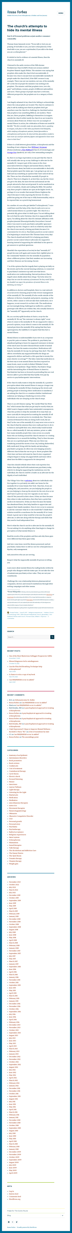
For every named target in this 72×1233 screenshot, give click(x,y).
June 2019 (12, 903)
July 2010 (12, 1133)
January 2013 (14, 1054)
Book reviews (14, 763)
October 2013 (14, 1030)
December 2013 (14, 1025)
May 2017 (12, 959)
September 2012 (15, 1064)
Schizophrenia (14, 840)
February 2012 (14, 1083)
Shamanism (13, 843)
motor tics (13, 805)
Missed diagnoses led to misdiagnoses (23, 661)
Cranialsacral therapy (17, 771)
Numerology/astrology (17, 811)
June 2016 (12, 969)
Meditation (13, 800)
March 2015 (13, 996)
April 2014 (13, 1019)
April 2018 (13, 940)
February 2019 (14, 914)
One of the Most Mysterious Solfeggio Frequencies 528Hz (30, 656)
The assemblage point (30, 737)
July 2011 (12, 1102)
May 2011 (12, 1107)
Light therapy (14, 790)
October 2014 (14, 1009)
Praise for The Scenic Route (17, 1211)
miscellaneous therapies (18, 803)
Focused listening (16, 779)
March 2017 (13, 961)
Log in (11, 1191)
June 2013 (12, 1041)
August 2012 (13, 1067)
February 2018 (14, 945)
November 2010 (15, 1123)
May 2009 (12, 1170)
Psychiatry (13, 827)
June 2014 (12, 1017)
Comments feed (15, 1196)
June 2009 (13, 1168)
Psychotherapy (14, 829)
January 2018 (14, 948)
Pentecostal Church (19, 616)
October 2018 (14, 924)
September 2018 (15, 927)
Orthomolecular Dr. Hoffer (25, 700)
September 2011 (15, 1096)
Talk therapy (14, 848)
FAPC (18, 614)
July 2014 (12, 1014)
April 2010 (13, 1141)
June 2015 (12, 988)
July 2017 (12, 956)
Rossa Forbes (17, 12)
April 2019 (13, 908)
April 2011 (12, 1109)
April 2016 (13, 972)
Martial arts (13, 795)
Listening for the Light (17, 792)
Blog (9, 1215)
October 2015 (14, 982)
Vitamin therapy (15, 861)
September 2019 (15, 900)
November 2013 (14, 1027)
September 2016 (15, 967)
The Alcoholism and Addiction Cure (22, 850)
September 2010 (15, 1128)
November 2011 (14, 1091)
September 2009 (15, 1160)
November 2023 (15, 882)
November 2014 (14, 1006)
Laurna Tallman (15, 787)
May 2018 (12, 937)
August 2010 (13, 1131)
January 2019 (14, 916)
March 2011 (13, 1112)
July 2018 (12, 932)
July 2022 (12, 887)
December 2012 (14, 1057)
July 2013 (12, 1038)
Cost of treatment (15, 768)
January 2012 (14, 1086)
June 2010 (12, 1136)
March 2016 (13, 975)
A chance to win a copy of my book (22, 674)
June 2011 (12, 1104)
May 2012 (12, 1075)
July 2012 (12, 1070)
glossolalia (45, 614)
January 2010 (14, 1149)
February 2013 (14, 1051)
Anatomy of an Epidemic (18, 755)
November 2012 (14, 1059)
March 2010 (13, 1144)
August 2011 (13, 1099)
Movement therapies (17, 808)
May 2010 (12, 1139)
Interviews (13, 784)
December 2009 (15, 1152)
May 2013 (12, 1043)
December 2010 (14, 1120)
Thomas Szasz (30, 616)
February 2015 (14, 998)
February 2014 (14, 1022)
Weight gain (13, 864)
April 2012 (13, 1078)
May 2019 (12, 906)
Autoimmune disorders (18, 758)
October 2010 (14, 1125)
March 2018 (13, 943)
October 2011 (13, 1094)
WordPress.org (14, 1199)
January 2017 (13, 964)
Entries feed (13, 1194)
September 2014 (15, 1012)
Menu (60, 13)
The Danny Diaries (16, 853)
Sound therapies (15, 845)
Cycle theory (14, 774)
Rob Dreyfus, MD (15, 724)
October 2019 (14, 898)
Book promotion (15, 760)
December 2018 (14, 919)
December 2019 (14, 895)
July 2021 (12, 892)
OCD (10, 819)
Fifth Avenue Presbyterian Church (31, 614)
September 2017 (15, 953)
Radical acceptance (16, 832)
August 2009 (14, 1162)
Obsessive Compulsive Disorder (21, 816)
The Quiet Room (15, 856)
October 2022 (14, 885)
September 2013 (15, 1033)
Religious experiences (35, 612)
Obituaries (13, 813)
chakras (46, 612)
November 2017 (14, 951)
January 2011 (13, 1117)
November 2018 (15, 922)
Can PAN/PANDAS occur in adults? (21, 680)
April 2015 (13, 993)
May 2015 (12, 990)
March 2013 (13, 1049)
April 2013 (13, 1046)
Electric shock (14, 776)
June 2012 (12, 1072)
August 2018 (13, 930)
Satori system (14, 837)
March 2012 (13, 1080)
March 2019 (13, 911)
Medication (13, 798)
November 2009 (15, 1154)
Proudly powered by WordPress (27, 1227)
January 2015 (13, 1001)
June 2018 (12, 935)
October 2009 (14, 1157)
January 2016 (14, 977)
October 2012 (14, 1062)
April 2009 (13, 1173)
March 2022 (13, 890)
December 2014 (14, 1004)
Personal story (14, 824)
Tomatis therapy (15, 858)
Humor (11, 782)
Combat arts (13, 766)
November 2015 (14, 980)
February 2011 (14, 1115)
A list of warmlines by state (39, 732)
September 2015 (15, 985)
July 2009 (12, 1165)
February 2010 (14, 1146)
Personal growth (15, 821)
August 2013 (13, 1035)
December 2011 (14, 1088)
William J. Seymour (40, 616)
